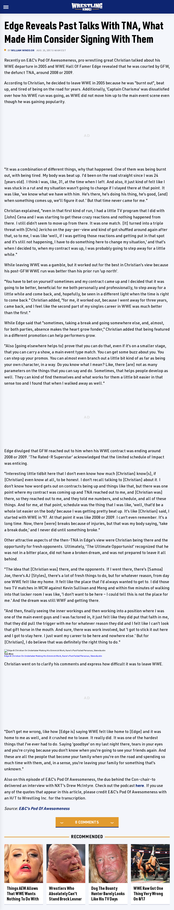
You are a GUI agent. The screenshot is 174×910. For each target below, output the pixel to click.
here (140, 785)
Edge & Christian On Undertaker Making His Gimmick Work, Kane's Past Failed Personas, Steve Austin (53, 656)
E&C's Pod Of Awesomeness (44, 808)
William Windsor (22, 50)
